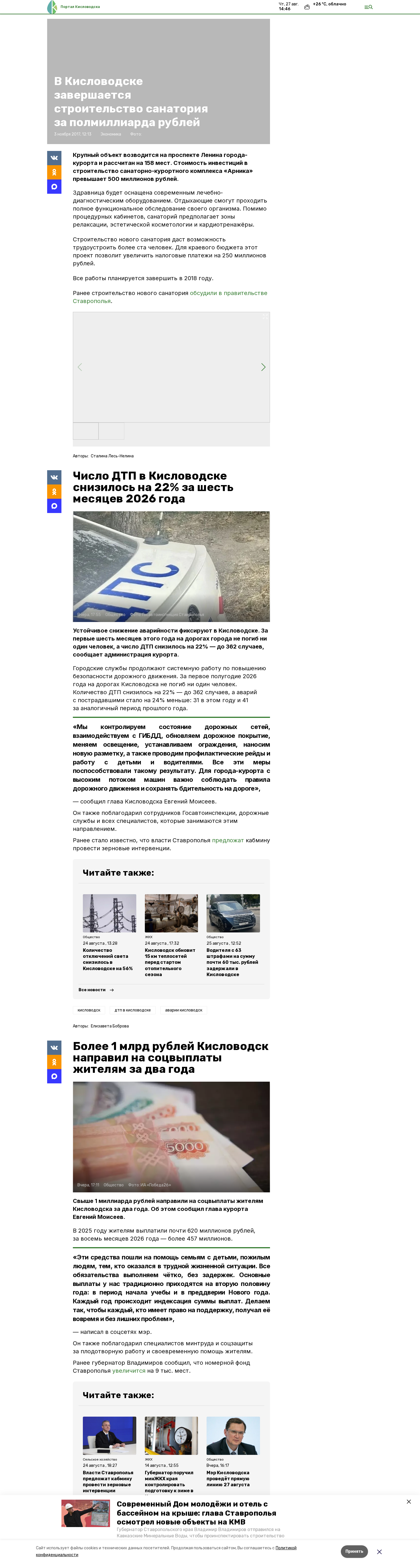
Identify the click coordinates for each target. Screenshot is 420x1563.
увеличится (128, 1370)
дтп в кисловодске (133, 1010)
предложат (228, 840)
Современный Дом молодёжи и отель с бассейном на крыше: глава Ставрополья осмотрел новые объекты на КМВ (196, 1513)
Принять (354, 1551)
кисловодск (89, 1010)
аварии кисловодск (183, 1010)
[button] (85, 1513)
